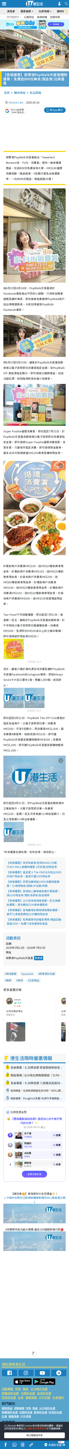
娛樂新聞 (42, 17)
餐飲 (8, 980)
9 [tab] (33, 24)
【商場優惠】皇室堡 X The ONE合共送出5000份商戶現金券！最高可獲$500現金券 (34, 874)
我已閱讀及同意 (34, 1435)
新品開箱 (35, 92)
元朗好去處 (28, 1393)
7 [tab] (27, 24)
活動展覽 (7, 1389)
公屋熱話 (29, 17)
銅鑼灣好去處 (10, 1393)
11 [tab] (40, 24)
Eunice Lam (16, 102)
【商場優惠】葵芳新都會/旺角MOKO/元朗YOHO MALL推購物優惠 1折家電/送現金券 (32, 865)
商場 (20, 980)
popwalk (28, 973)
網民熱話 (7, 1408)
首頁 (7, 92)
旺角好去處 (9, 1397)
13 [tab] (32, 28)
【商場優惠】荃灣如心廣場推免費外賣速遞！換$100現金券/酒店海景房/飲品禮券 (33, 893)
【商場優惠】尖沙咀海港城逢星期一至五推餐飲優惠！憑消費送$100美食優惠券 (33, 902)
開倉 (25, 1389)
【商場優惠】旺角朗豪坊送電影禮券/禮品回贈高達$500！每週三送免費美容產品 (34, 921)
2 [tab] (30, 20)
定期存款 (55, 17)
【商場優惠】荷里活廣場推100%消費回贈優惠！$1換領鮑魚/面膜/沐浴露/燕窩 (33, 884)
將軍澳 (38, 958)
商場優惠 (11, 973)
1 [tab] (27, 20)
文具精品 (34, 980)
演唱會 (11, 11)
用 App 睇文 (56, 110)
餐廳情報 (31, 1397)
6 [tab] (43, 20)
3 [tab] (33, 20)
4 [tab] (37, 20)
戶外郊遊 (44, 1397)
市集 (18, 1389)
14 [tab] (35, 28)
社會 (21, 1397)
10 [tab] (37, 24)
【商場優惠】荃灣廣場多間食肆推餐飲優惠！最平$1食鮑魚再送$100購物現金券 (33, 912)
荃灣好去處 (44, 1393)
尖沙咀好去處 (39, 1389)
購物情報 (19, 92)
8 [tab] (30, 24)
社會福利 (58, 1397)
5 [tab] (40, 20)
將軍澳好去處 (47, 973)
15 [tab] (38, 28)
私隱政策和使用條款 (35, 1428)
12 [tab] (43, 24)
